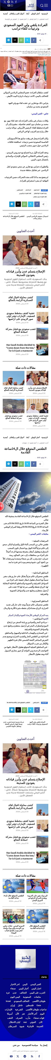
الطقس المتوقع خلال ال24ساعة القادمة (13, 217)
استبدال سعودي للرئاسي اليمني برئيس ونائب (37, 217)
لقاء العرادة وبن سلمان (40, 197)
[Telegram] (8, 1)
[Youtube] (8, 5)
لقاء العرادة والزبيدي (25, 193)
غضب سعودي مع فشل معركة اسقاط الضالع (21, 331)
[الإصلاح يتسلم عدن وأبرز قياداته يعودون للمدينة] (25, 250)
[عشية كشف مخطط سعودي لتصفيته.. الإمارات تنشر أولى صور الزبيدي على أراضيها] (42, 318)
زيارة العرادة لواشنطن (40, 193)
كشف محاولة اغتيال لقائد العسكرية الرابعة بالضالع (13, 389)
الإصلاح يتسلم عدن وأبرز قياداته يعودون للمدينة (37, 389)
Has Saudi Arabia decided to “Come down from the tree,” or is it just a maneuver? (20, 348)
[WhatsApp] (11, 5)
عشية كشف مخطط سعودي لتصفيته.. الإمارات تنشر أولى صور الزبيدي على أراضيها (21, 316)
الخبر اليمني (20, 190)
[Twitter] (4, 1)
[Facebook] (15, 1)
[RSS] (12, 1)
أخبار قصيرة (23, 19)
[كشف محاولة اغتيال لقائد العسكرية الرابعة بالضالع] (42, 302)
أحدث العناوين (43, 19)
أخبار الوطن (33, 19)
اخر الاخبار (28, 190)
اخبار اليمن (36, 190)
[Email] (15, 40)
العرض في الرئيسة (11, 19)
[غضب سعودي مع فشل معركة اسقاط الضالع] (42, 334)
